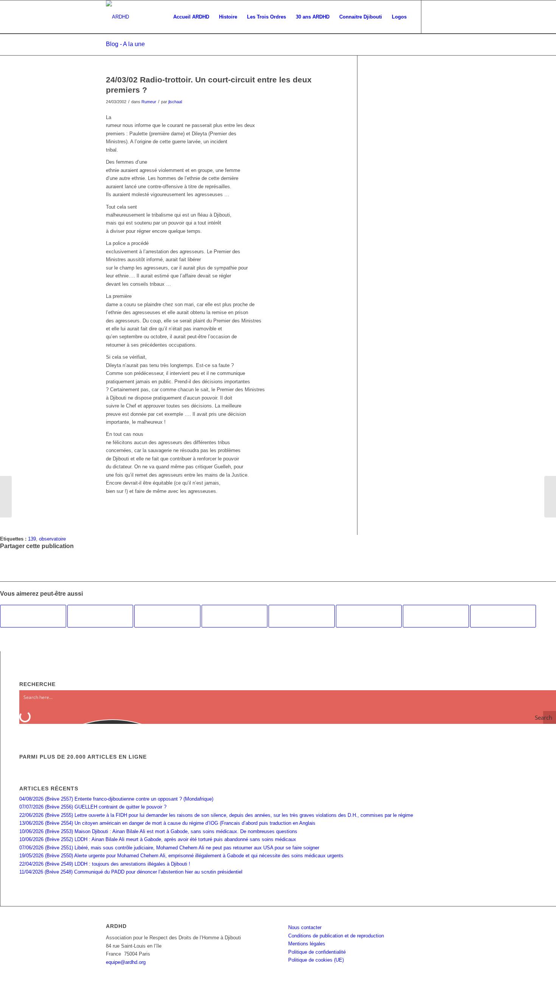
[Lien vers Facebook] (433, 16)
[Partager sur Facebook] (4, 553)
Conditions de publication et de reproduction (336, 936)
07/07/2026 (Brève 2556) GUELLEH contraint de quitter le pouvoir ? (92, 807)
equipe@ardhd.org (126, 962)
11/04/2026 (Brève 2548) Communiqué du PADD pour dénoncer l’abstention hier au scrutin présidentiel (130, 872)
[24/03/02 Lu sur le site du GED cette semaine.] (6, 496)
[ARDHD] (117, 17)
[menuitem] (191, 17)
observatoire (52, 539)
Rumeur (148, 101)
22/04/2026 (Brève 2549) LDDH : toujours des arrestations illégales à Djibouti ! (104, 864)
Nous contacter (304, 927)
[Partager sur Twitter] (4, 561)
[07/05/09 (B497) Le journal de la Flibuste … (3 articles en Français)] (100, 616)
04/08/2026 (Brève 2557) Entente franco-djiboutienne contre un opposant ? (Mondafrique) (116, 799)
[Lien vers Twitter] (444, 16)
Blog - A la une (125, 44)
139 (32, 539)
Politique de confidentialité (317, 952)
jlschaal (175, 101)
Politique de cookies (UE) (316, 960)
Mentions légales (306, 944)
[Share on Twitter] (4, 570)
